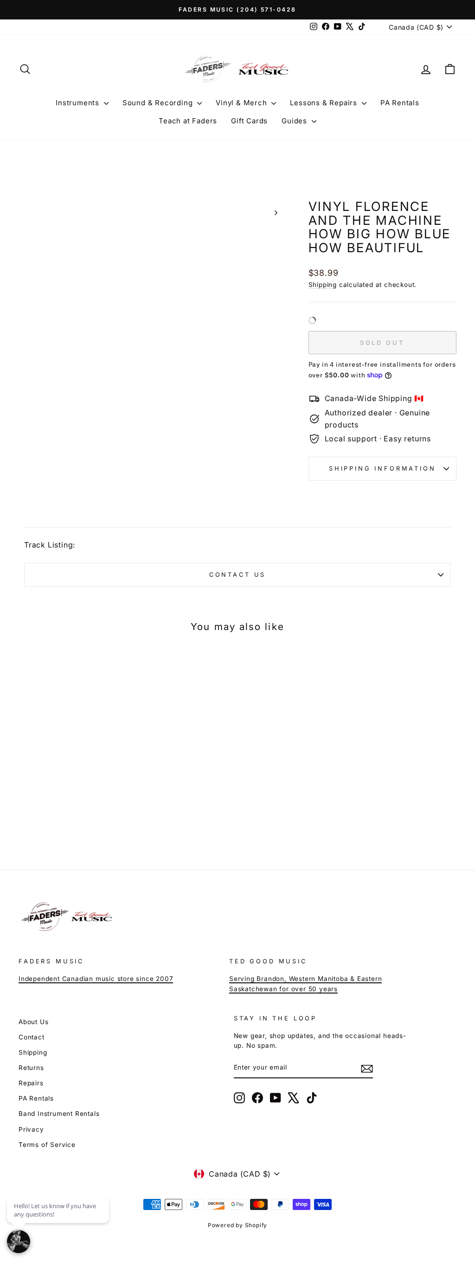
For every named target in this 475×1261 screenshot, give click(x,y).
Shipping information (382, 468)
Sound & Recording (158, 102)
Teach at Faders (188, 120)
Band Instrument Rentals (59, 1113)
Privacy (31, 1129)
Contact (32, 1037)
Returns (31, 1067)
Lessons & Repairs (324, 102)
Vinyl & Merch (242, 102)
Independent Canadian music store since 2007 (96, 978)
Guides (295, 120)
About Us (33, 1021)
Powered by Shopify (237, 1225)
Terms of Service (47, 1144)
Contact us (237, 574)
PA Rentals (399, 102)
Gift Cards (249, 120)
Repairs (31, 1083)
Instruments (79, 102)
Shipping (322, 284)
